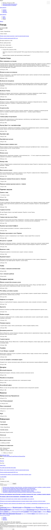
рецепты (8, 515)
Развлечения (15, 511)
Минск (1, 21)
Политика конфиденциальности (10, 4)
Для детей (46, 507)
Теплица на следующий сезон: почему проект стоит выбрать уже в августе (20, 489)
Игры (22, 509)
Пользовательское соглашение (9, 5)
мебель (44, 513)
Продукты (10, 511)
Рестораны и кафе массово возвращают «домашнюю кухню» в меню (18, 490)
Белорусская (17, 507)
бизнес (22, 513)
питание (5, 515)
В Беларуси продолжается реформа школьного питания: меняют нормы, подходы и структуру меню (22, 501)
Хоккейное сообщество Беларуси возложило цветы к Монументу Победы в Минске (22, 492)
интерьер (37, 513)
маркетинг (41, 513)
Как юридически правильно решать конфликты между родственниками (19, 488)
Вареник (2, 460)
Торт (41, 511)
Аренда (11, 507)
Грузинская (33, 507)
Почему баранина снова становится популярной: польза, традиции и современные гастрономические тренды (25, 503)
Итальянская (30, 509)
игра (33, 513)
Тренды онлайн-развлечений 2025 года (9, 38)
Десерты (38, 507)
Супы (35, 511)
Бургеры (27, 507)
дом (24, 513)
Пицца (6, 511)
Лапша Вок (43, 509)
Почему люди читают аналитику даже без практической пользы (14, 36)
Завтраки (12, 509)
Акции (8, 507)
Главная (4, 9)
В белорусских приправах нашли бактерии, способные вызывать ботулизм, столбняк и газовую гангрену (26, 487)
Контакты (5, 12)
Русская (21, 511)
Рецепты (5, 11)
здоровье (29, 513)
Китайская (36, 509)
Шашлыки (12, 513)
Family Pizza (2, 465)
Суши (39, 511)
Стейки (7, 455)
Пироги (2, 511)
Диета (43, 507)
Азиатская (3, 507)
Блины (23, 507)
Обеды (48, 509)
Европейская (3, 455)
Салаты (26, 511)
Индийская (24, 509)
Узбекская (45, 511)
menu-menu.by (3, 7)
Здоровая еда (18, 509)
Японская (18, 513)
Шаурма (5, 513)
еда (25, 513)
